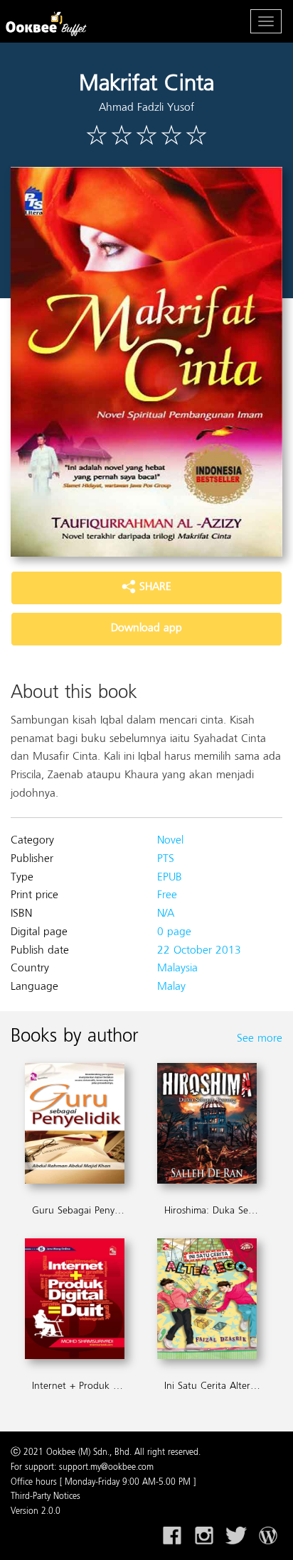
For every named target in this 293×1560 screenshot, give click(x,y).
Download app (146, 628)
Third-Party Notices (45, 1497)
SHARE (153, 587)
